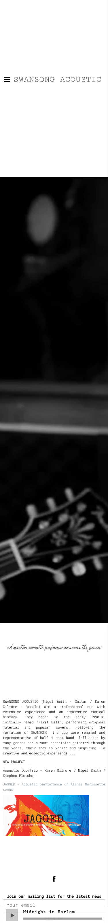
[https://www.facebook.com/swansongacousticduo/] (54, 879)
